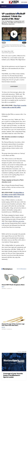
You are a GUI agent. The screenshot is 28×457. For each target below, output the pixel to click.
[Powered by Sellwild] (24, 351)
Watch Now (23, 2)
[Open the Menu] (2, 2)
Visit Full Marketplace (21, 268)
